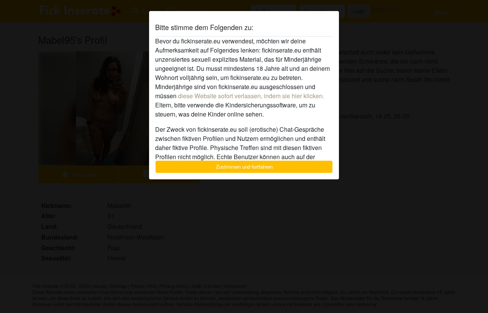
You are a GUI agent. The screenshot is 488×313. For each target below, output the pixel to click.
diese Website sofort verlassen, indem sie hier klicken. (251, 95)
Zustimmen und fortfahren (244, 166)
